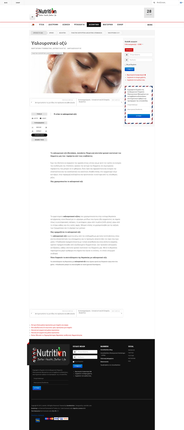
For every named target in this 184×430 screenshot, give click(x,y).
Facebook (131, 350)
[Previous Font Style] (32, 131)
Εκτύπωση (37, 118)
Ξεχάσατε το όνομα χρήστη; (136, 77)
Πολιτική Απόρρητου (107, 358)
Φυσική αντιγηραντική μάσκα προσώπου (45, 330)
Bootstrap (34, 408)
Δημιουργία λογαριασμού (135, 75)
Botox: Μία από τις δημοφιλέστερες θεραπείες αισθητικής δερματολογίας (56, 335)
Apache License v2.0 (79, 408)
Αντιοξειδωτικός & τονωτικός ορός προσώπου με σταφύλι (51, 327)
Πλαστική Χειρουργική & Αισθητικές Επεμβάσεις (86, 33)
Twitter (131, 353)
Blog (5, 3)
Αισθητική (94, 24)
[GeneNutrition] (46, 12)
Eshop (120, 24)
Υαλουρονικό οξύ (49, 43)
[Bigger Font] (46, 127)
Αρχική (51, 33)
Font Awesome (35, 411)
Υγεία (41, 24)
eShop (18, 3)
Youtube (131, 355)
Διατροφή (53, 24)
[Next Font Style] (46, 131)
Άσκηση (66, 24)
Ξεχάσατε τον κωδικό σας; (136, 80)
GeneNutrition (71, 405)
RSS (129, 361)
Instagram (131, 358)
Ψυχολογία (79, 24)
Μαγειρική (108, 24)
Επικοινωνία (105, 361)
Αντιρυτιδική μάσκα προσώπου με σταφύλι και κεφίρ (49, 325)
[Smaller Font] (32, 127)
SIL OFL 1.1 (55, 411)
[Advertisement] (86, 133)
